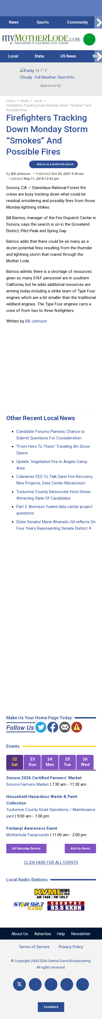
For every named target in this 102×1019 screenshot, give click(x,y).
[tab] (14, 762)
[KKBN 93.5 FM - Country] (65, 904)
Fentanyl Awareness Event (31, 828)
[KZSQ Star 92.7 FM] (26, 904)
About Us (19, 933)
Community (77, 22)
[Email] (66, 984)
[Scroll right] (98, 22)
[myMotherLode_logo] (40, 39)
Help (61, 933)
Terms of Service (34, 946)
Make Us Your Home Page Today (39, 717)
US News (68, 56)
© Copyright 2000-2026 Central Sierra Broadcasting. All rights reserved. (51, 964)
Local (13, 56)
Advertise (42, 933)
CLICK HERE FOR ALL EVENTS (51, 862)
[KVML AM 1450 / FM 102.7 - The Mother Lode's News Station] (52, 892)
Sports (43, 22)
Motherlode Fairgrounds (27, 834)
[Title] (82, 984)
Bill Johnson (36, 321)
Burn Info (66, 77)
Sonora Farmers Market (27, 784)
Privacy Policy (71, 946)
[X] (19, 984)
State (39, 56)
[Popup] (89, 39)
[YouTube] (51, 984)
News (14, 22)
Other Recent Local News (40, 418)
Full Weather (45, 77)
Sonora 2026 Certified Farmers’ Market (44, 777)
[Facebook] (35, 984)
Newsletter (81, 933)
